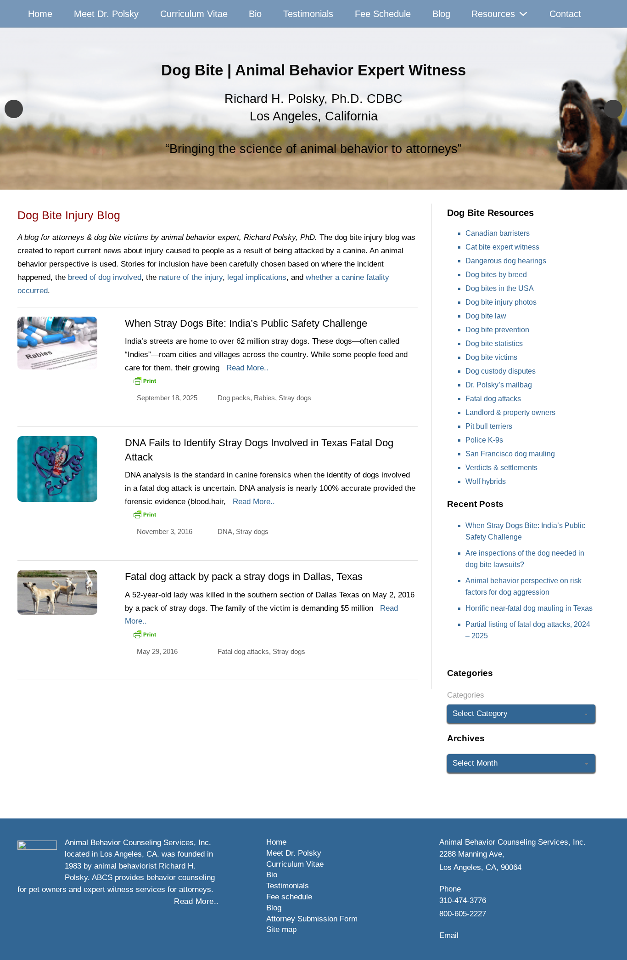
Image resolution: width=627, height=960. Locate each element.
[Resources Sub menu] (523, 13)
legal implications (256, 277)
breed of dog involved (104, 277)
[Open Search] (600, 14)
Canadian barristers (497, 233)
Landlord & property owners (510, 412)
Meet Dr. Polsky (106, 14)
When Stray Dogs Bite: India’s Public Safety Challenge (246, 323)
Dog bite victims (491, 357)
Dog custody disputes (500, 371)
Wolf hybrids (485, 481)
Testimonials (308, 14)
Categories (465, 695)
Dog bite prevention (497, 330)
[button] (14, 109)
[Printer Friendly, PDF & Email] (144, 380)
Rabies (264, 398)
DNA (225, 531)
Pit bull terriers (488, 426)
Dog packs (234, 398)
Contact (565, 14)
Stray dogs (295, 398)
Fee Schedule (383, 14)
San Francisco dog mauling (510, 454)
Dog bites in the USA (499, 288)
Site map (281, 929)
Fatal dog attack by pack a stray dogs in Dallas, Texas (244, 576)
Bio (255, 14)
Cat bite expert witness (502, 247)
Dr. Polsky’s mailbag (498, 385)
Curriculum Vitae (194, 14)
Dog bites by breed (496, 274)
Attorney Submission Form (312, 919)
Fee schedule (289, 896)
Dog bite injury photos (501, 302)
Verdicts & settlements (501, 467)
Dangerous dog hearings (505, 261)
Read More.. (247, 368)
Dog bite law (485, 316)
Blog (441, 14)
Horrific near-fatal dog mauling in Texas (529, 608)
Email (449, 935)
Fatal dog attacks (243, 651)
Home (40, 14)
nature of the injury (191, 277)
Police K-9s (484, 440)
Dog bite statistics (494, 343)
